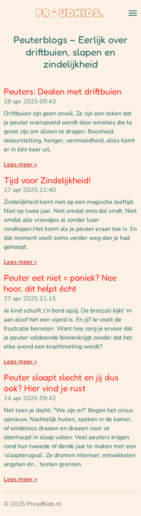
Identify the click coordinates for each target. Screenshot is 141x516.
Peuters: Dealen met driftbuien (62, 91)
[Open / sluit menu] (132, 13)
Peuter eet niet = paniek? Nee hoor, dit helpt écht (60, 282)
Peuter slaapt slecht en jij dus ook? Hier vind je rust (61, 382)
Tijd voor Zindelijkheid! (47, 180)
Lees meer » (20, 164)
